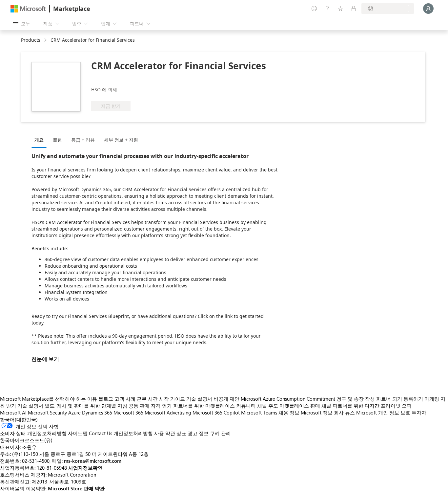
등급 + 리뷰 (83, 140)
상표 (181, 433)
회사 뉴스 (344, 412)
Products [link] (30, 40)
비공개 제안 (226, 398)
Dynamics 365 (97, 412)
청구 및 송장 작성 (355, 398)
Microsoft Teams (259, 412)
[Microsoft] (28, 8)
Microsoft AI (13, 412)
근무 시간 (147, 398)
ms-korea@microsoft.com (92, 461)
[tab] (40, 139)
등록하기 (413, 398)
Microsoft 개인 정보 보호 (383, 412)
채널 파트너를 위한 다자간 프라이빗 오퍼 (366, 405)
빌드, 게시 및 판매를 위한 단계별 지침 (86, 405)
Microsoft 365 (128, 412)
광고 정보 (198, 433)
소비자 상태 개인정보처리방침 (33, 433)
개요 (39, 140)
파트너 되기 (389, 398)
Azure (74, 412)
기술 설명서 (199, 398)
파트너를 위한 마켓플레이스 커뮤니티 (214, 405)
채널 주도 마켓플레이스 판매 (288, 405)
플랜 (57, 140)
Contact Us (100, 433)
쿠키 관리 (220, 433)
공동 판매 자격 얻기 (150, 405)
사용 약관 (164, 433)
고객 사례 (124, 398)
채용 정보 (288, 412)
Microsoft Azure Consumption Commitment (288, 398)
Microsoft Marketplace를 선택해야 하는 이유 (48, 398)
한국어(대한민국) (19, 419)
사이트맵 (78, 433)
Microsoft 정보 (317, 412)
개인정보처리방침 (133, 433)
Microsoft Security (47, 412)
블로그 (105, 398)
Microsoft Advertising (168, 412)
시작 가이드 (172, 398)
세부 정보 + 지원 (121, 140)
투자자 (419, 412)
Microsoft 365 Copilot (216, 412)
